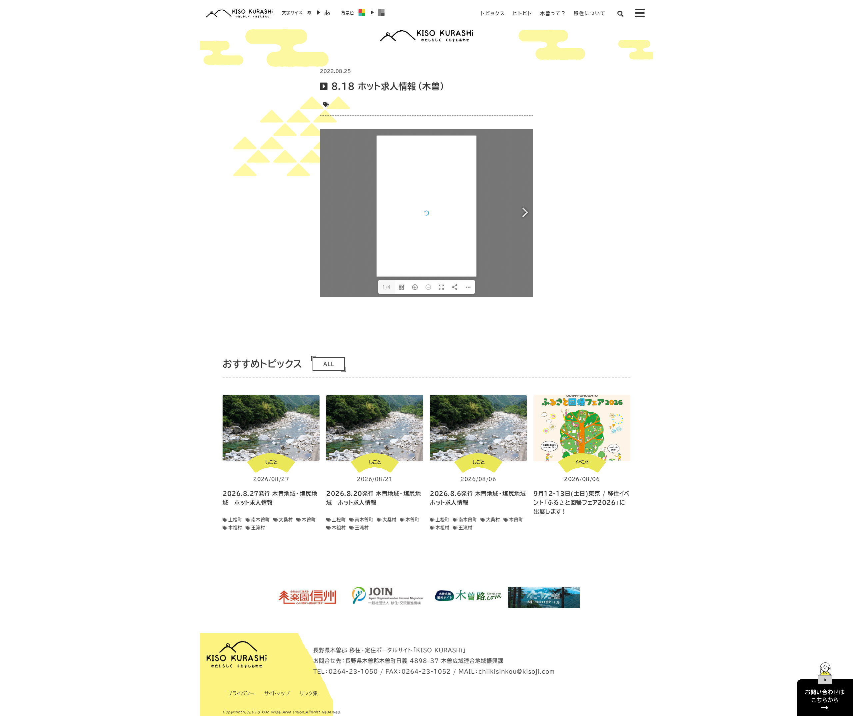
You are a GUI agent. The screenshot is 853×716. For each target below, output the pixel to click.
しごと (271, 462)
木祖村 (235, 527)
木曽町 (309, 519)
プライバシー (241, 693)
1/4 (386, 287)
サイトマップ (277, 693)
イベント (582, 462)
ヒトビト (522, 13)
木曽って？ (553, 13)
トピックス (493, 13)
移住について (590, 13)
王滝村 (258, 527)
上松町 (235, 519)
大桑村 (286, 519)
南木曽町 (260, 519)
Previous (265, 597)
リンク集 (309, 693)
